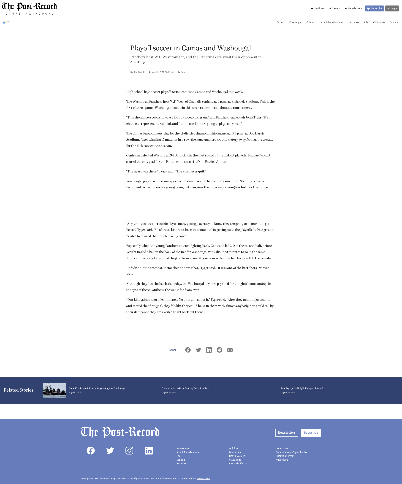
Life (366, 22)
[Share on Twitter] (198, 350)
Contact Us (282, 448)
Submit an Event (285, 455)
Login (394, 8)
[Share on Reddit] (219, 350)
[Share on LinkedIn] (209, 350)
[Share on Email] (230, 350)
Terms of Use (203, 478)
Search (336, 8)
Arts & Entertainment (332, 22)
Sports (184, 72)
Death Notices (237, 455)
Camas (280, 22)
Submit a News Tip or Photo (291, 452)
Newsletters (355, 8)
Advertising (282, 459)
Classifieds (235, 459)
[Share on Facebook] (188, 350)
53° (8, 22)
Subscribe (376, 8)
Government (183, 448)
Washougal (295, 22)
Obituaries (379, 22)
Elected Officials (238, 463)
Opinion (394, 22)
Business (354, 22)
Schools (311, 22)
